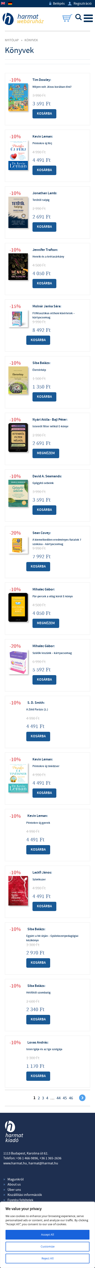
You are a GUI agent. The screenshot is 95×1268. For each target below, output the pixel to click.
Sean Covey (41, 533)
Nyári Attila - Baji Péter (49, 419)
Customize (48, 1247)
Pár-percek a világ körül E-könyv (52, 596)
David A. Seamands (46, 476)
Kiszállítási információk (25, 1195)
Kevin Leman (42, 136)
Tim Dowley (41, 80)
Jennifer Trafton (44, 250)
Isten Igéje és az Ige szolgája (44, 1049)
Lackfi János (41, 872)
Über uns (14, 1190)
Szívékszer (39, 879)
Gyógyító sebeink (43, 483)
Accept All (47, 1235)
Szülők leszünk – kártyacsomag (52, 653)
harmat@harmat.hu (43, 1163)
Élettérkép (39, 370)
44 (59, 1098)
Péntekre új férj (42, 143)
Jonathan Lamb (44, 193)
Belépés (57, 3)
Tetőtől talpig (40, 200)
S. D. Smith (35, 702)
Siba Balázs (40, 363)
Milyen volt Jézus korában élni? (52, 87)
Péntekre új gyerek (38, 823)
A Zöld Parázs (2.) (37, 709)
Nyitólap (12, 40)
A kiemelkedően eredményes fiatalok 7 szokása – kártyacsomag (56, 542)
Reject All (48, 1259)
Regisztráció (80, 3)
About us (14, 1184)
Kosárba (44, 113)
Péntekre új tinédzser (45, 766)
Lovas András (37, 1042)
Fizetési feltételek (20, 1200)
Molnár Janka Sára (46, 306)
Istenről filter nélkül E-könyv (50, 426)
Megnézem (46, 453)
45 (65, 1098)
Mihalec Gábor (43, 589)
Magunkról (16, 1179)
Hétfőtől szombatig (38, 993)
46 (71, 1098)
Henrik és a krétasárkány (48, 257)
